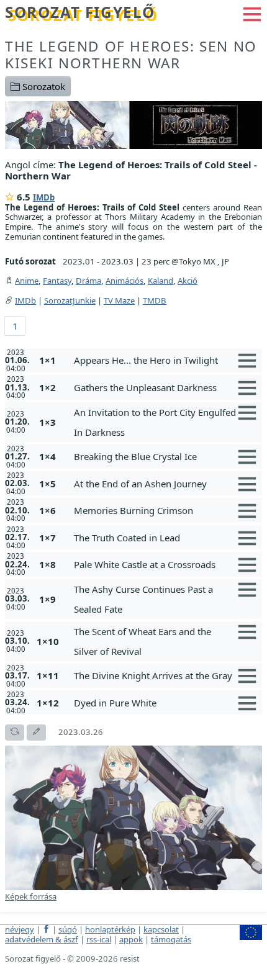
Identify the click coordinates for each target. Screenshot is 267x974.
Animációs (124, 280)
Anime (26, 280)
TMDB (154, 300)
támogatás (171, 939)
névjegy (19, 929)
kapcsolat (161, 929)
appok (131, 939)
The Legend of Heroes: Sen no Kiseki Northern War (131, 55)
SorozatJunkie (70, 300)
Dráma (88, 280)
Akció (187, 280)
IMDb (44, 197)
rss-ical (98, 939)
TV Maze (119, 300)
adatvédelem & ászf (41, 939)
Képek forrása (31, 896)
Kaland (160, 280)
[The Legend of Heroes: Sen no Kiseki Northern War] (133, 124)
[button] (252, 13)
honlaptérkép (110, 929)
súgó (67, 929)
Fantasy (57, 280)
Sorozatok (42, 86)
